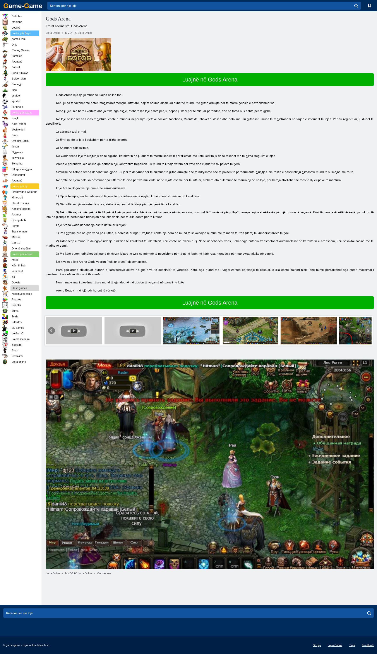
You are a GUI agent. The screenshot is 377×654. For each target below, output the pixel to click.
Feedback (368, 645)
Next (368, 330)
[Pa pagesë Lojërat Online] (23, 5)
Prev (51, 330)
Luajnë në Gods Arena (209, 79)
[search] (356, 6)
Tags (352, 645)
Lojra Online (335, 645)
